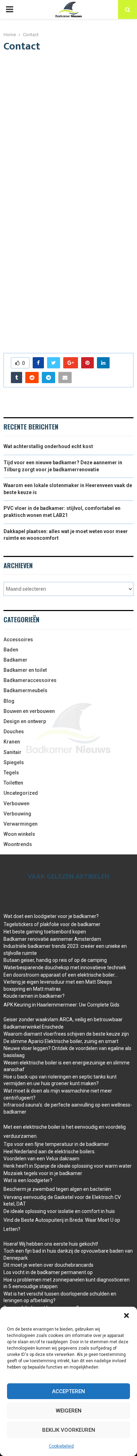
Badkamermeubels (25, 690)
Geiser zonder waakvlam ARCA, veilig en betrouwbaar (63, 1019)
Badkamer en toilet (25, 670)
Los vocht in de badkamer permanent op (48, 1272)
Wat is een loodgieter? (28, 1180)
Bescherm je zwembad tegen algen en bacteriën (57, 1189)
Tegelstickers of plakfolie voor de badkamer (52, 924)
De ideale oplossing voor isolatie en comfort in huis (59, 1211)
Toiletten (13, 783)
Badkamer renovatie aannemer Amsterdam (52, 939)
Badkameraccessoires (30, 680)
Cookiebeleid (61, 1446)
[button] (126, 1315)
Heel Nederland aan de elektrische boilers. (50, 1151)
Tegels (11, 772)
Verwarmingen (21, 824)
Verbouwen (17, 803)
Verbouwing (17, 813)
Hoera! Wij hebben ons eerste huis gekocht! (51, 1244)
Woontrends (18, 844)
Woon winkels (19, 834)
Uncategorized (21, 793)
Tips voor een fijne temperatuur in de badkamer (56, 1144)
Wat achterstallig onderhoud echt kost (48, 446)
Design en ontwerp (25, 721)
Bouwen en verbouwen (29, 711)
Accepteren (68, 1391)
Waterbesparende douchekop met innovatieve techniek (65, 967)
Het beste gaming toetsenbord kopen (45, 931)
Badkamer (15, 660)
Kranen (12, 742)
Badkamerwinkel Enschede (34, 1027)
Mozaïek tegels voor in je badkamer (43, 1173)
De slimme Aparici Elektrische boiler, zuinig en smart (61, 1041)
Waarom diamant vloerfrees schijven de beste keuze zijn (66, 1034)
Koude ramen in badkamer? (34, 996)
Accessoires (18, 639)
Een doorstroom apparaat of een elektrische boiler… (61, 975)
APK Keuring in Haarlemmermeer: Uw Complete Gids (61, 1005)
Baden (11, 649)
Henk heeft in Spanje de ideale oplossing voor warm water (68, 1166)
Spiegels (14, 762)
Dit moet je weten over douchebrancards (48, 1265)
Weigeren (68, 1411)
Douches (14, 731)
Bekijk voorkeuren (68, 1430)
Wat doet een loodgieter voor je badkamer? (51, 916)
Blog (9, 701)
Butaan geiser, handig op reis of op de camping (55, 960)
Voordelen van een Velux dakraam (41, 1158)
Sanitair (12, 752)
